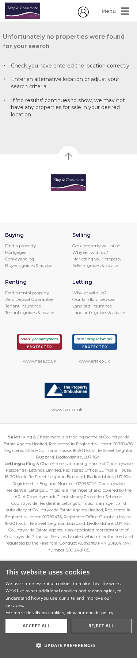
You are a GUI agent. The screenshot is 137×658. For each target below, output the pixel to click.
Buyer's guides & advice (28, 265)
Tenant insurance (23, 306)
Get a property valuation (96, 245)
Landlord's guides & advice (98, 312)
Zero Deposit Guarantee (29, 299)
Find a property (20, 245)
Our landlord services (93, 299)
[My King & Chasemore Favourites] (83, 15)
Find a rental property (27, 292)
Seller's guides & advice (95, 265)
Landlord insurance (92, 306)
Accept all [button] (36, 626)
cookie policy (99, 612)
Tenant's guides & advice (29, 312)
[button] (68, 645)
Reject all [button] (101, 626)
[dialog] (68, 609)
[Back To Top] (68, 156)
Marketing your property (96, 259)
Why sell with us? (90, 252)
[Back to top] (68, 182)
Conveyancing (19, 259)
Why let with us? (89, 292)
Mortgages (15, 252)
